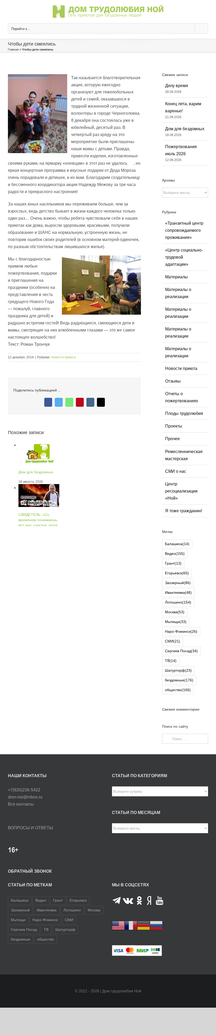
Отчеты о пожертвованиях (181, 397)
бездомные (179, 680)
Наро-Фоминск (181, 631)
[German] (143, 925)
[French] (131, 925)
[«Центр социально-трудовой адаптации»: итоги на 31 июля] (38, 508)
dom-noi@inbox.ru (25, 797)
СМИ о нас (175, 471)
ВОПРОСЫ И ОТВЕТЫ (30, 828)
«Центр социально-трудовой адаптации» (184, 257)
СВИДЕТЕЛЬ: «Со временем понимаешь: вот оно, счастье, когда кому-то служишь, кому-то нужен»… (38, 482)
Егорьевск (177, 573)
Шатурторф (178, 670)
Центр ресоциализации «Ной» (181, 491)
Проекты (173, 426)
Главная (13, 49)
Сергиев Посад (181, 651)
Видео (175, 553)
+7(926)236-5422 (24, 790)
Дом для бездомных (184, 129)
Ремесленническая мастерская (184, 455)
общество (178, 690)
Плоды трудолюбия (184, 413)
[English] (118, 925)
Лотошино (178, 602)
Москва (174, 612)
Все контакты (21, 804)
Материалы (176, 277)
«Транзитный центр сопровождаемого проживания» (184, 230)
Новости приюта (63, 357)
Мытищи (175, 622)
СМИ (172, 641)
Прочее (172, 438)
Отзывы (173, 381)
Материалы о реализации (178, 293)
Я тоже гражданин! (183, 511)
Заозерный (178, 583)
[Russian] (156, 925)
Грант (173, 563)
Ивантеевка (178, 592)
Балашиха (177, 544)
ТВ (170, 661)
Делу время (176, 85)
